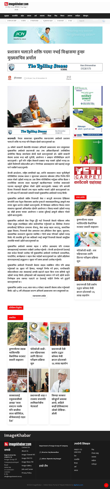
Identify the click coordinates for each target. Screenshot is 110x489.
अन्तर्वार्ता (15, 24)
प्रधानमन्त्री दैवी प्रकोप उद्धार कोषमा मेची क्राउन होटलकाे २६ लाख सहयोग (87, 290)
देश (75, 455)
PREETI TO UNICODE (78, 451)
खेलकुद (85, 15)
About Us (25, 451)
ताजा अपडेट (80, 197)
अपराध (70, 15)
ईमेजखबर (18, 78)
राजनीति (15, 15)
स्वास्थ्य (42, 15)
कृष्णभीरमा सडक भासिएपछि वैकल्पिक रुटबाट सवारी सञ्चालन (87, 223)
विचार (62, 15)
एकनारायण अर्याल (39, 296)
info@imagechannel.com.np (13, 476)
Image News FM (27, 462)
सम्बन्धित (12, 317)
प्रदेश (22, 15)
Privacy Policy (26, 473)
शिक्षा (49, 15)
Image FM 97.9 (27, 458)
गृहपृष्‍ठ (6, 15)
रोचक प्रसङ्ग (95, 453)
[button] (104, 20)
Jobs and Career (27, 469)
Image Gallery (26, 465)
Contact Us (26, 447)
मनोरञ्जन (7, 24)
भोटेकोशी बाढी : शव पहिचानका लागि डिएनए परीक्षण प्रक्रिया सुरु (87, 256)
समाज (29, 15)
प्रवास (23, 24)
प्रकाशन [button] (95, 20)
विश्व (55, 15)
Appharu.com (78, 485)
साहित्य (77, 15)
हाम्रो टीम (43, 466)
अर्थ (35, 15)
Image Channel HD (28, 454)
